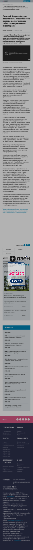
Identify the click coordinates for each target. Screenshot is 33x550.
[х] (16, 275)
